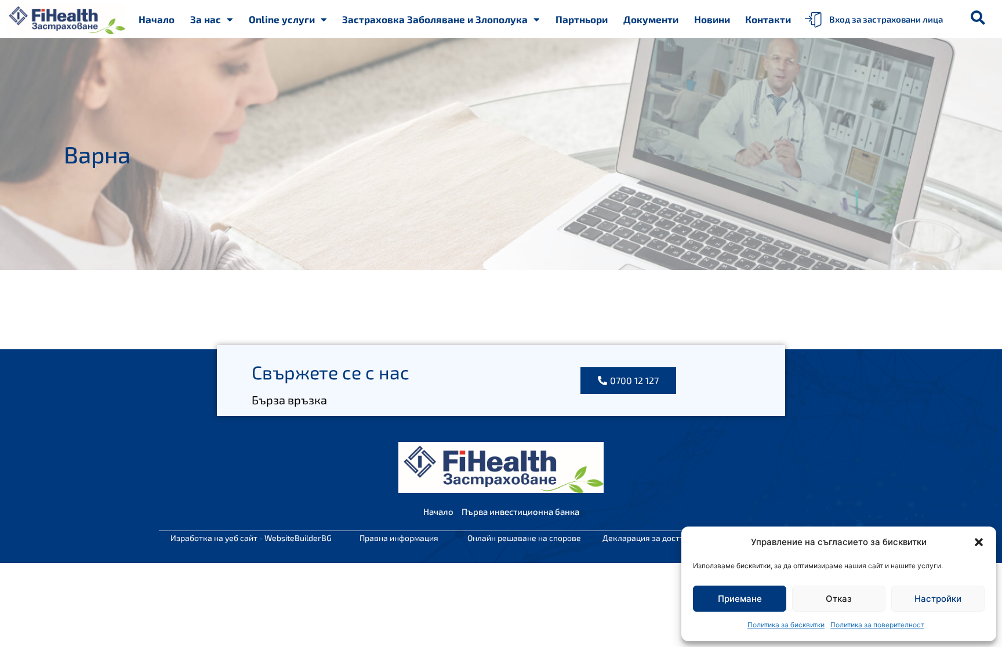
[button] (979, 542)
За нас (205, 19)
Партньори (582, 19)
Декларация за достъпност (654, 538)
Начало (157, 19)
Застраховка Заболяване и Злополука (435, 19)
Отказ (839, 598)
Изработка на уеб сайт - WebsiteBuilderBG (251, 538)
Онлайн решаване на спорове (524, 538)
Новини (712, 19)
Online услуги (282, 19)
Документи (650, 19)
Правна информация (399, 538)
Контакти (768, 19)
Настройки (937, 598)
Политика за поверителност (877, 624)
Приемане (740, 598)
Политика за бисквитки (786, 624)
